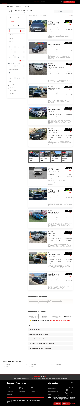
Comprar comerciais (35, 390)
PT (71, 382)
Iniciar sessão (59, 1)
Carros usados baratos (33, 300)
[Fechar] (78, 396)
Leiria (27, 6)
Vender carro (9, 393)
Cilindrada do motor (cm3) (14, 63)
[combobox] (17, 34)
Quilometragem (11, 55)
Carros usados (18, 6)
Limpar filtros (17, 25)
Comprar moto (22, 390)
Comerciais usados (34, 391)
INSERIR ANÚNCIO (69, 1)
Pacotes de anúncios (52, 388)
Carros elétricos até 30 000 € (44, 300)
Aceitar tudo (57, 403)
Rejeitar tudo (66, 403)
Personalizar (72, 403)
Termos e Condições (44, 402)
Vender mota (21, 393)
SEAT (24, 6)
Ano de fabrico (11, 44)
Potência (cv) (11, 76)
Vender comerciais (34, 393)
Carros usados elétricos (43, 303)
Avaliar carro (9, 394)
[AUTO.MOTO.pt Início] (40, 1)
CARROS (4, 1)
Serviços (24, 1)
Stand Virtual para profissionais (54, 393)
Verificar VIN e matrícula (52, 390)
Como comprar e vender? (53, 387)
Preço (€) (10, 49)
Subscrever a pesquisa (17, 21)
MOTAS (9, 1)
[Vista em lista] (70, 15)
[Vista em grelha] (71, 15)
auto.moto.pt (10, 6)
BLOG (29, 1)
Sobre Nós (71, 387)
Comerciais (14, 1)
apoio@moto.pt (9, 401)
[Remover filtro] (35, 15)
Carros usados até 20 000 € (57, 300)
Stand (19, 1)
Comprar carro (10, 390)
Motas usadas (22, 391)
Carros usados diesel (33, 303)
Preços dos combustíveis (53, 391)
